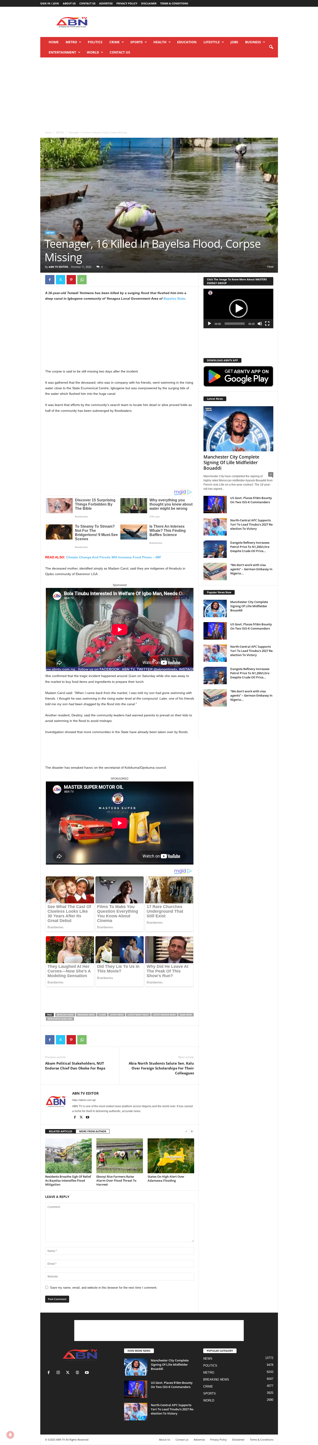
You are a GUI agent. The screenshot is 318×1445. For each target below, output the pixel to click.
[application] (238, 308)
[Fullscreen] (267, 323)
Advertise (106, 3)
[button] (271, 47)
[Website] (78, 1373)
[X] (60, 279)
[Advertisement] (193, 21)
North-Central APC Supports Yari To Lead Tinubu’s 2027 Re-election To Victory (251, 524)
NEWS (207, 1358)
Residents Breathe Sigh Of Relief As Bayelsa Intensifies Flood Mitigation (68, 1180)
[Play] (209, 323)
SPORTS (136, 42)
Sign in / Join (49, 3)
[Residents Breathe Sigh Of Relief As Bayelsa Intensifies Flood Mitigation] (68, 1155)
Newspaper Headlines (59, 1018)
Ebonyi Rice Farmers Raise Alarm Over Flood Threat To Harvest (116, 1180)
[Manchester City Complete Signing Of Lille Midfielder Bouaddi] (238, 428)
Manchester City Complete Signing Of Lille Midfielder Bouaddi (231, 462)
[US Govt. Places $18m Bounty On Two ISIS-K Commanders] (215, 504)
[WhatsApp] (82, 279)
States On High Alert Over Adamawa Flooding (166, 1178)
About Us (69, 3)
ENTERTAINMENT (62, 52)
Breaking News (86, 1014)
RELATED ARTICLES (60, 1131)
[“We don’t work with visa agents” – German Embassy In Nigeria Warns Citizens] (215, 571)
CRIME (114, 42)
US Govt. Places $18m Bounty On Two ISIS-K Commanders (251, 500)
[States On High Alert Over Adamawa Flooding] (171, 1155)
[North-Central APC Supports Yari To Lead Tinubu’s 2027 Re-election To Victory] (215, 527)
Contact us (87, 3)
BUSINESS (253, 42)
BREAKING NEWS (216, 1379)
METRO (71, 42)
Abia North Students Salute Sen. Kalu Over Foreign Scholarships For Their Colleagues (161, 1068)
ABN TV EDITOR (58, 266)
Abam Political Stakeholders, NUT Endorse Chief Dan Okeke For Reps (75, 1065)
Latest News (117, 1014)
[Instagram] (59, 1373)
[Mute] (259, 323)
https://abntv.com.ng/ (84, 1100)
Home (54, 42)
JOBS (234, 42)
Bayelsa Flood (65, 1014)
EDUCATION (186, 42)
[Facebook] (49, 279)
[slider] (235, 323)
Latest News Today (138, 1014)
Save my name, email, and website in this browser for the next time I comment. (103, 1287)
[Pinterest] (71, 279)
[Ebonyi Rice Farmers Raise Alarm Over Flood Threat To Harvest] (119, 1155)
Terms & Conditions (174, 3)
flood (102, 1014)
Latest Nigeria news (164, 1014)
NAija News (186, 1014)
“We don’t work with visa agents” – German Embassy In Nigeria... (251, 569)
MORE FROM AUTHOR (92, 1131)
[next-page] (191, 1131)
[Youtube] (87, 1117)
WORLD (93, 52)
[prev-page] (186, 1131)
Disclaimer (148, 3)
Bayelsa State (174, 298)
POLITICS (95, 42)
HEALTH (159, 42)
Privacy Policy (126, 3)
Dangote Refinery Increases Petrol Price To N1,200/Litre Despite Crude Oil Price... (249, 546)
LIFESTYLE (211, 42)
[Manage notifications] (10, 1434)
